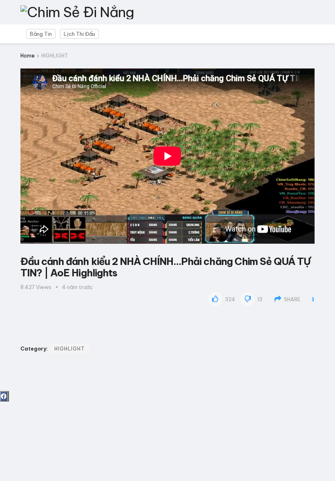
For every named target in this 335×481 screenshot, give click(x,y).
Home (27, 56)
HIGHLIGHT (54, 56)
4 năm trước (77, 287)
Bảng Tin (41, 34)
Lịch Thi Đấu (79, 34)
